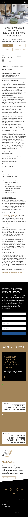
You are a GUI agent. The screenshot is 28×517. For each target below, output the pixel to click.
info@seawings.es (21, 499)
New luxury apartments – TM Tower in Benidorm (14, 407)
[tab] (13, 22)
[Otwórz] (24, 2)
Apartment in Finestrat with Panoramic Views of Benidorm (15, 439)
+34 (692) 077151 (21, 502)
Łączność (5, 502)
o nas (3, 499)
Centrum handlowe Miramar (10, 215)
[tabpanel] (14, 165)
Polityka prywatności (6, 505)
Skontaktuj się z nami (11, 377)
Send (14, 333)
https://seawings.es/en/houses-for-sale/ (12, 272)
